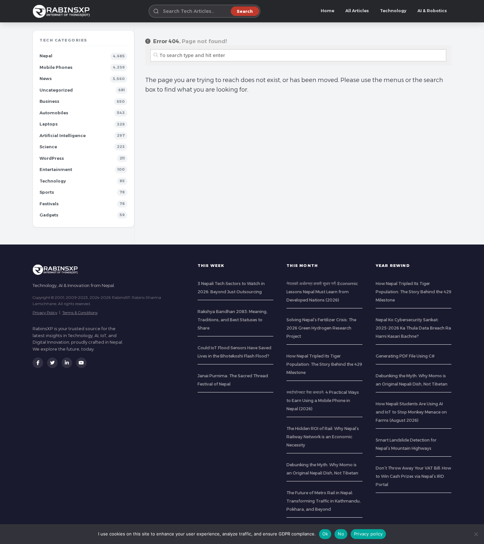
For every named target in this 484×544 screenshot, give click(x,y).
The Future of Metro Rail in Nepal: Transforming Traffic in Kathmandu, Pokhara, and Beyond (323, 501)
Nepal (46, 55)
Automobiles (54, 112)
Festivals (49, 203)
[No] (475, 534)
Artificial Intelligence (63, 135)
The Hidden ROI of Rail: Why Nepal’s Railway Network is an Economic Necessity (322, 436)
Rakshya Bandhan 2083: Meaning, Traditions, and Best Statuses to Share (232, 319)
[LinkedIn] (67, 363)
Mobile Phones (56, 67)
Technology (393, 10)
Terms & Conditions (79, 312)
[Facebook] (38, 363)
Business (49, 101)
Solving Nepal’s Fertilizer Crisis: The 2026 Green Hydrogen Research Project (321, 328)
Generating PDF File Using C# (405, 356)
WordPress (52, 158)
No (341, 533)
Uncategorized (56, 90)
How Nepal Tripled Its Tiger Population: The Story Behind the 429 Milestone (324, 364)
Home (327, 10)
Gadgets (49, 215)
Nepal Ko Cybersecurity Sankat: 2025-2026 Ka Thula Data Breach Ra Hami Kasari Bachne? (413, 328)
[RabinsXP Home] (63, 11)
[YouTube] (81, 363)
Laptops (49, 124)
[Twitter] (52, 363)
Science (48, 146)
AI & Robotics (432, 10)
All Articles (357, 10)
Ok (325, 533)
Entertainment (56, 169)
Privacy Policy (45, 312)
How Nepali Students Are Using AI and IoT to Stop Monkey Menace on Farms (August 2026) (411, 412)
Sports (47, 192)
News (46, 78)
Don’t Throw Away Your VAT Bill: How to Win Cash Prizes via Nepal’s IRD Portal (413, 476)
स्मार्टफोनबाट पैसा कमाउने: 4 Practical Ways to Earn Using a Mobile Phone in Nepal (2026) (322, 400)
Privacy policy (368, 533)
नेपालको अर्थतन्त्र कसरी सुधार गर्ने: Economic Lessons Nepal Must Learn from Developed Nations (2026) (322, 291)
